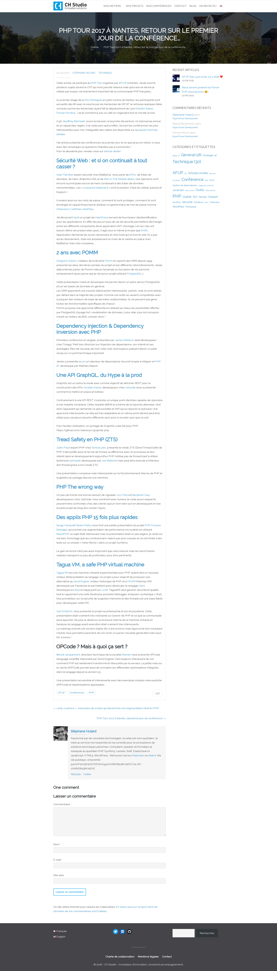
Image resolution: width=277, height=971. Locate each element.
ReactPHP (62, 533)
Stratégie (210, 155)
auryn (82, 361)
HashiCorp (101, 217)
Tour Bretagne (93, 99)
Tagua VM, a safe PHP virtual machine (100, 564)
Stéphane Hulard (84, 73)
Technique (105, 73)
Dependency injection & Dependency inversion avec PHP (100, 329)
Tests (206, 202)
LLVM (104, 589)
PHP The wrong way (79, 487)
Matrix (152, 755)
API (185, 173)
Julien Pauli (63, 447)
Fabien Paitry (83, 525)
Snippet (213, 196)
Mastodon (138, 755)
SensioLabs (99, 447)
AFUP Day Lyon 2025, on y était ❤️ (202, 76)
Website (76, 774)
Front (211, 180)
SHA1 (132, 174)
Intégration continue (206, 185)
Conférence (77, 692)
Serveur (203, 196)
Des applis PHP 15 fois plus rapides (97, 517)
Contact (180, 5)
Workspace (191, 207)
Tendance (198, 202)
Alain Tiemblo (64, 174)
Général (191, 155)
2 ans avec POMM (77, 252)
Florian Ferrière (65, 112)
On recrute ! (208, 5)
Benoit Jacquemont (68, 654)
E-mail (57, 859)
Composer (176, 180)
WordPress (178, 206)
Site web (58, 875)
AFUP (123, 82)
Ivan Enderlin (64, 611)
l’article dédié (112, 151)
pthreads (75, 460)
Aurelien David (92, 387)
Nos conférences (158, 5)
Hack (142, 585)
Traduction (215, 202)
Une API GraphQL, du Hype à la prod (99, 375)
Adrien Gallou (145, 108)
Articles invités (198, 173)
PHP (91, 692)
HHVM (131, 581)
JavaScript (178, 190)
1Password (63, 208)
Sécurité (187, 202)
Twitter (87, 774)
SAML (144, 230)
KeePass (88, 208)
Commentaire (62, 804)
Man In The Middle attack (119, 178)
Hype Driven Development (185, 118)
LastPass (76, 208)
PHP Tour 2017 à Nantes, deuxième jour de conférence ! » (131, 718)
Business (212, 173)
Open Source (189, 190)
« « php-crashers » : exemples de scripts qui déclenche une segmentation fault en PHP (106, 708)
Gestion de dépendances (185, 185)
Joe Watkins (109, 460)
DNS (206, 180)
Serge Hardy (64, 525)
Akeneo (126, 654)
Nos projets (134, 5)
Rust (77, 589)
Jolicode (130, 387)
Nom (57, 844)
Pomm (109, 260)
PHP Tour (96, 82)
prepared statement (95, 187)
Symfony (177, 202)
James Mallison (124, 340)
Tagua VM (62, 572)
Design (176, 155)
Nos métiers (112, 5)
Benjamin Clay (141, 494)
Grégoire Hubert (66, 260)
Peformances (210, 190)
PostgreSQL (134, 273)
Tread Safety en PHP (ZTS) (87, 439)
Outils (200, 190)
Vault (76, 217)
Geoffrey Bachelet (74, 121)
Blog (193, 5)
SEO (195, 196)
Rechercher (207, 933)
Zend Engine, (81, 581)
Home (95, 47)
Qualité (187, 196)
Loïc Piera (123, 494)
